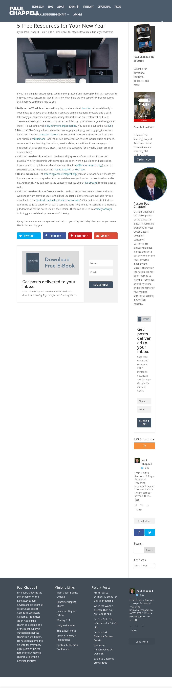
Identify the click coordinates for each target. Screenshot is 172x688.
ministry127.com (49, 134)
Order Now (144, 159)
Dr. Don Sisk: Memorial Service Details (103, 636)
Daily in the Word (66, 625)
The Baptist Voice (66, 630)
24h (147, 468)
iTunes (57, 169)
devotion (86, 108)
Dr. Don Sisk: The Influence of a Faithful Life (106, 623)
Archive (77, 14)
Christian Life (63, 32)
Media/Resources (81, 32)
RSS (109, 125)
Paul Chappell (147, 462)
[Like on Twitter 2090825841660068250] (149, 505)
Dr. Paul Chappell (29, 32)
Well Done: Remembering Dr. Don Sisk (103, 649)
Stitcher (66, 169)
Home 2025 (38, 7)
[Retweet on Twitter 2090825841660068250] (142, 505)
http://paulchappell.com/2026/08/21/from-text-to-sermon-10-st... (144, 491)
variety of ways (103, 209)
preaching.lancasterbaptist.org (60, 173)
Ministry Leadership (102, 32)
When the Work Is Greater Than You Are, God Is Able (103, 610)
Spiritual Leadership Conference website (58, 200)
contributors (38, 138)
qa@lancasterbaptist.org (88, 165)
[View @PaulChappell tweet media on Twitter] (137, 500)
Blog (50, 7)
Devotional (104, 7)
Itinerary (88, 7)
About (60, 7)
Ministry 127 (63, 620)
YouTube (80, 169)
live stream (91, 182)
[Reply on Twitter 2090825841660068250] (136, 505)
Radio (118, 7)
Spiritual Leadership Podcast (49, 14)
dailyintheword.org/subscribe (60, 125)
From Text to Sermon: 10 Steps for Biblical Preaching (105, 596)
